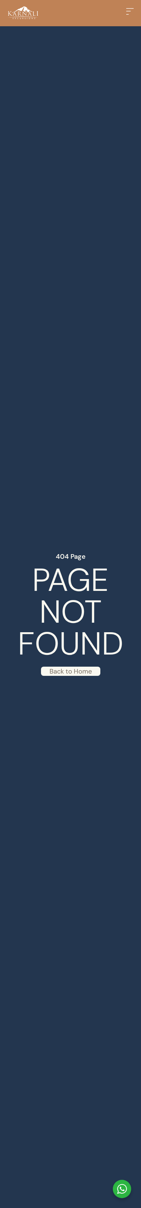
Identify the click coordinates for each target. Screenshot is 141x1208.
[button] (131, 13)
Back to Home (71, 671)
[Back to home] (23, 13)
